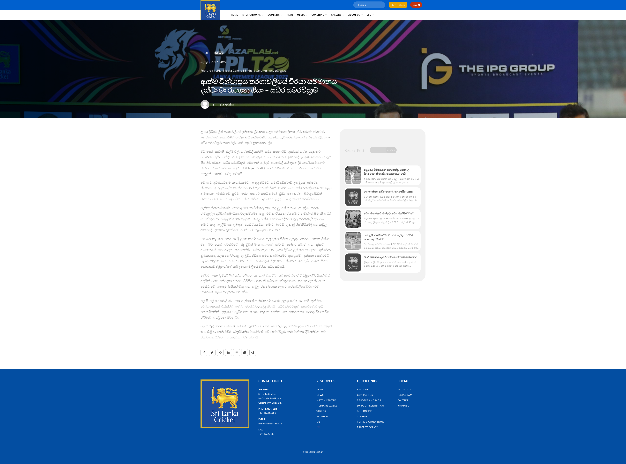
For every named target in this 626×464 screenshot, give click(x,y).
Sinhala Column (256, 70)
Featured (207, 70)
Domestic (274, 15)
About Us (362, 389)
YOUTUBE (403, 405)
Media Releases (326, 405)
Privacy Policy (367, 427)
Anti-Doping (364, 411)
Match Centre (326, 400)
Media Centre (232, 70)
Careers (362, 416)
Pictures (322, 416)
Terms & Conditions (370, 421)
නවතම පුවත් (278, 70)
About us (354, 15)
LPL (369, 15)
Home (234, 15)
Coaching (318, 15)
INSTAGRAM (405, 394)
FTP (318, 427)
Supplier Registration (370, 405)
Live (415, 4)
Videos (321, 411)
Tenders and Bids (369, 400)
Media (301, 15)
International (251, 15)
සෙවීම (391, 150)
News (290, 15)
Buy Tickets (398, 4)
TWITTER (403, 400)
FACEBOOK (404, 389)
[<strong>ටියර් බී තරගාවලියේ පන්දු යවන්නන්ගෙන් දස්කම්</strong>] (353, 262)
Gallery (336, 15)
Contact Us (365, 394)
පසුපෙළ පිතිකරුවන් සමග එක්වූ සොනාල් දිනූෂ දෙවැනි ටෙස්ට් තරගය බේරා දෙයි (386, 171)
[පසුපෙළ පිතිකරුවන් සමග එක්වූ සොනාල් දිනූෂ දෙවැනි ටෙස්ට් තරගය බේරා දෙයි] (353, 175)
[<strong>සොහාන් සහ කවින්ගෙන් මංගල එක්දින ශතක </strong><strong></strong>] (353, 197)
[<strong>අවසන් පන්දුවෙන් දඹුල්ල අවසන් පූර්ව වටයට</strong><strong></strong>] (353, 219)
